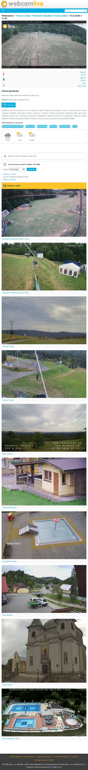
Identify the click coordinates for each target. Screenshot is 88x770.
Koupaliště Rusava (9, 508)
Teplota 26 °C (83, 73)
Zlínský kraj (53, 126)
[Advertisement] (44, 148)
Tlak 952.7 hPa (82, 84)
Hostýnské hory (42, 126)
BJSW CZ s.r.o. (80, 764)
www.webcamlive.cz (37, 764)
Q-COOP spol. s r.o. (65, 764)
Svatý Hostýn (7, 685)
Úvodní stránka (15, 757)
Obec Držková (7, 454)
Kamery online (28, 757)
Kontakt (74, 757)
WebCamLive (22, 4)
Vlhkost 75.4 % (83, 79)
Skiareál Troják (8, 346)
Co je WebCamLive (44, 757)
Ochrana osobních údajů (44, 760)
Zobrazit (31, 169)
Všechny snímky (9, 174)
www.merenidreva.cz (43, 767)
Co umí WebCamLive (61, 757)
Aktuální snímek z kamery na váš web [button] (19, 156)
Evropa (75, 126)
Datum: (6, 169)
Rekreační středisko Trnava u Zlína (50, 15)
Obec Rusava (7, 615)
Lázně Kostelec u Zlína (10, 739)
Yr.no (60, 767)
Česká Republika (65, 126)
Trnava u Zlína (23, 15)
